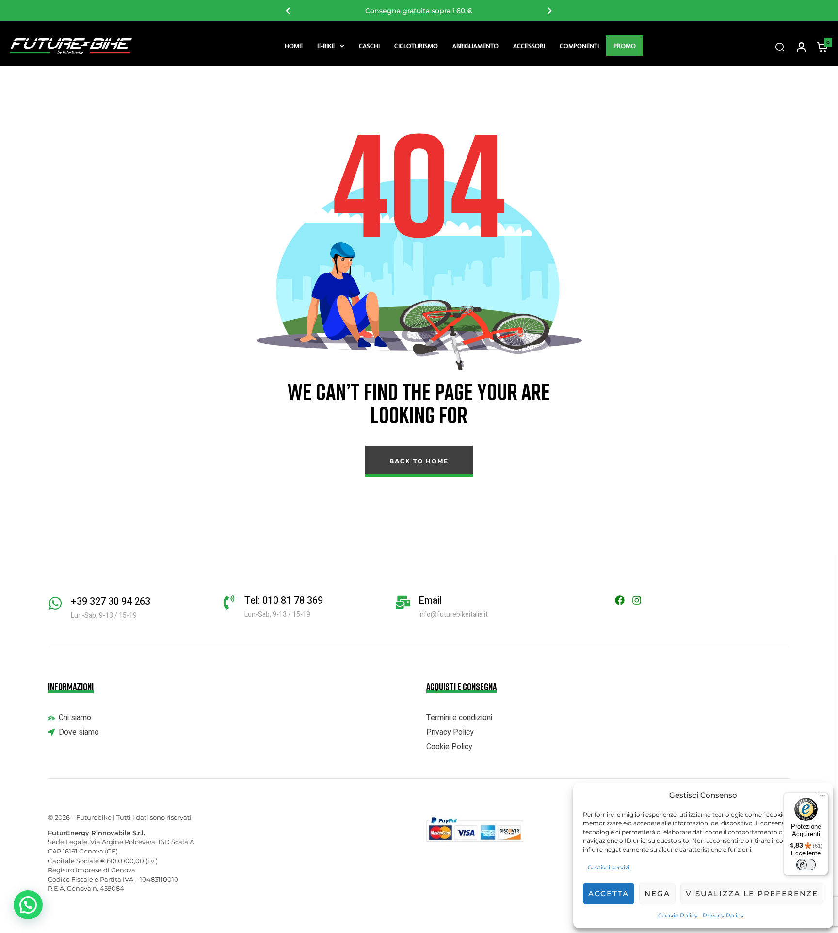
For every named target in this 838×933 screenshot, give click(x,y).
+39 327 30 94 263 (110, 602)
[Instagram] (637, 600)
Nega (657, 893)
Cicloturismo (416, 46)
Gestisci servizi (608, 867)
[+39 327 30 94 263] (55, 603)
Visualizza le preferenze (752, 893)
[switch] (806, 864)
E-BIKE (326, 46)
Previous (288, 10)
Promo (624, 46)
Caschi (369, 46)
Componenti (579, 46)
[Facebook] (620, 600)
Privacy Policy (723, 915)
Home (294, 46)
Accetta (608, 893)
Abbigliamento (475, 46)
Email (430, 601)
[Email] (403, 602)
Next (550, 10)
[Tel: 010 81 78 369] (229, 602)
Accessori (529, 46)
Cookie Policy (678, 915)
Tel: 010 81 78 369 (283, 601)
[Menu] (822, 798)
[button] (331, 45)
